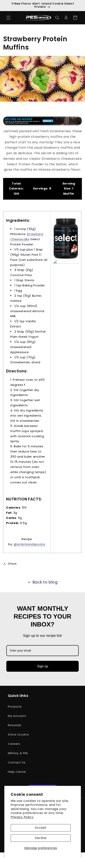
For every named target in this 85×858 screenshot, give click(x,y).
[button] (8, 17)
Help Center (17, 772)
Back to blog (45, 582)
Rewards (14, 725)
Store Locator (18, 735)
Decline (40, 838)
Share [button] (12, 564)
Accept (40, 827)
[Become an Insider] (42, 121)
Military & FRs (18, 753)
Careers (14, 744)
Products (15, 707)
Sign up (42, 666)
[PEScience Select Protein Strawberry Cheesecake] (65, 238)
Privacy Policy (22, 817)
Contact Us (16, 762)
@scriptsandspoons (29, 544)
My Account (17, 716)
